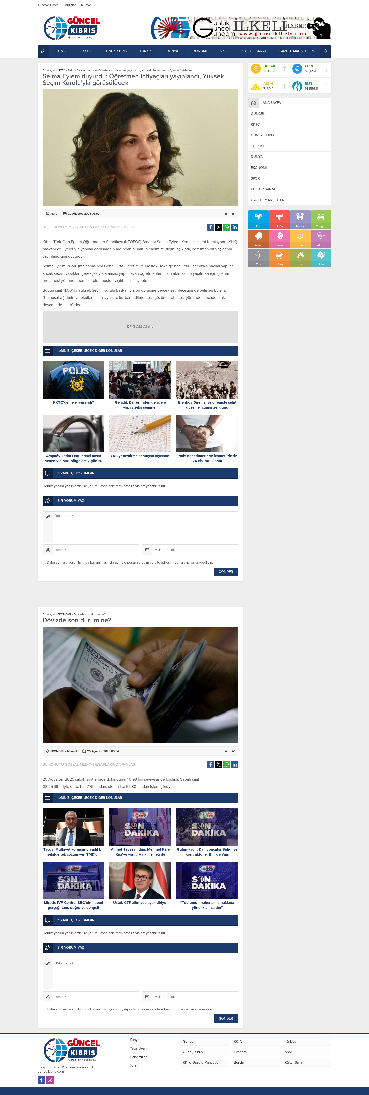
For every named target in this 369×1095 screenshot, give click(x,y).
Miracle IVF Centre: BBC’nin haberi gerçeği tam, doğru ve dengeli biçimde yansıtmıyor (73, 907)
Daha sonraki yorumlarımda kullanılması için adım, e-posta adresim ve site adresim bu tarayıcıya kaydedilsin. (130, 562)
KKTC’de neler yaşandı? (73, 402)
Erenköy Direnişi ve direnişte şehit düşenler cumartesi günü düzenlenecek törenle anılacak (207, 407)
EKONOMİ (64, 614)
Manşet (72, 751)
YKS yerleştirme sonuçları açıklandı (140, 456)
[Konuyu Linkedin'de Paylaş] (234, 227)
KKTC (61, 70)
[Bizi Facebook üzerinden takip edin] (41, 1080)
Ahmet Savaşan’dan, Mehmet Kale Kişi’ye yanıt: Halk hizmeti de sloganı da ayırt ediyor (140, 854)
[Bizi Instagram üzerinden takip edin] (50, 1080)
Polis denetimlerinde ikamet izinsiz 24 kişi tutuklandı (207, 458)
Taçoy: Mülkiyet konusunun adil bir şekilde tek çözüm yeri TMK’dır (73, 852)
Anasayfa (49, 70)
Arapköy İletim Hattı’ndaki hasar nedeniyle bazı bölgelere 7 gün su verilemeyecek (73, 461)
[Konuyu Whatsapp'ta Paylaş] (226, 227)
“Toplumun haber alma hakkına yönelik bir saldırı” (207, 905)
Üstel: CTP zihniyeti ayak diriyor (140, 902)
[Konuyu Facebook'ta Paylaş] (210, 227)
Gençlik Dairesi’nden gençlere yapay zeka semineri (140, 405)
